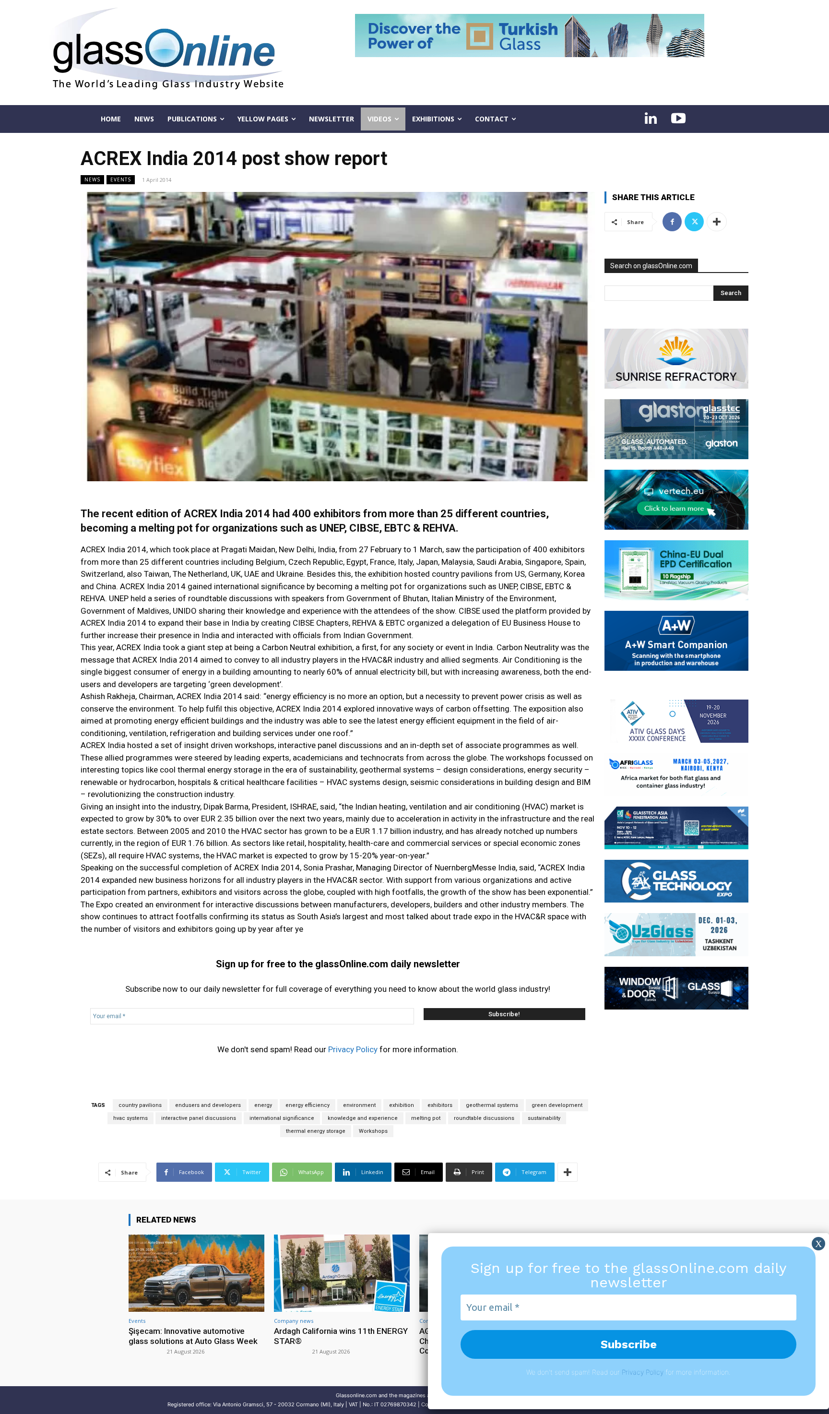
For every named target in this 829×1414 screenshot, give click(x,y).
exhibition (401, 1105)
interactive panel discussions (198, 1118)
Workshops (373, 1131)
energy (263, 1105)
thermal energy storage (315, 1131)
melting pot (425, 1118)
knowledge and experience (363, 1118)
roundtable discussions (484, 1118)
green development (557, 1105)
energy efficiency (307, 1105)
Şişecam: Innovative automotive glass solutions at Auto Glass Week (193, 1335)
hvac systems (130, 1118)
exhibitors (439, 1105)
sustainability (544, 1118)
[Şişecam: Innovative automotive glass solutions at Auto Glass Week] (196, 1273)
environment (359, 1105)
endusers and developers (208, 1105)
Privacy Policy (353, 1049)
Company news (293, 1320)
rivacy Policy (644, 1372)
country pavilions (140, 1105)
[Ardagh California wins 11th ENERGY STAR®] (342, 1273)
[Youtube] (678, 119)
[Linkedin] (650, 119)
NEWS (92, 179)
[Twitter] (694, 221)
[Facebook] (672, 221)
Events (120, 179)
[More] (567, 1172)
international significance (281, 1118)
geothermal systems (492, 1105)
